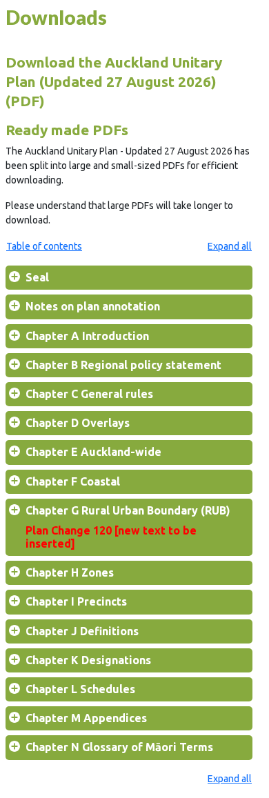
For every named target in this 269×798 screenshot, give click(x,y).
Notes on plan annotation (93, 306)
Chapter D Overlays (78, 423)
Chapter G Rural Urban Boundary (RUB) (128, 527)
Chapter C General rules (89, 394)
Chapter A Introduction (87, 336)
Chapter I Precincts (76, 601)
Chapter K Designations (88, 660)
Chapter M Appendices (86, 718)
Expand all (230, 246)
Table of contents (44, 246)
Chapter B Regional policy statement (123, 365)
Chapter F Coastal (73, 481)
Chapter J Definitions (82, 631)
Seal (37, 277)
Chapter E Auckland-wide (93, 452)
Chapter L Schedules (80, 689)
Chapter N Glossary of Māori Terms (119, 747)
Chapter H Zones (70, 572)
